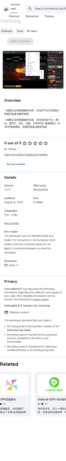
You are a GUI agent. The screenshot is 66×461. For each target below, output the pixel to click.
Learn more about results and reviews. (26, 154)
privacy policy (41, 299)
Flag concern (11, 223)
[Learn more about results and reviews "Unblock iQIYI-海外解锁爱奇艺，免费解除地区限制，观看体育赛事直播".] (46, 404)
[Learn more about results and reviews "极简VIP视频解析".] (4, 404)
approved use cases (18, 329)
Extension (6, 31)
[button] (33, 70)
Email (12, 265)
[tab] (14, 16)
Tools (20, 31)
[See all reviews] (15, 164)
